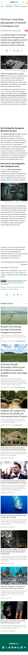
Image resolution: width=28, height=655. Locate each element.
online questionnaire (7, 144)
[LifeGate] (14, 2)
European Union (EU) (6, 289)
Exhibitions (15, 289)
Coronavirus (4, 458)
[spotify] (12, 647)
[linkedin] (22, 647)
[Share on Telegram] (21, 51)
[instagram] (18, 647)
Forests (2, 425)
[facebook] (3, 647)
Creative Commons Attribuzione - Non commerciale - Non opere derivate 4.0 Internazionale (13, 283)
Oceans (2, 598)
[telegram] (25, 647)
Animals (22, 287)
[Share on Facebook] (7, 51)
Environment (4, 341)
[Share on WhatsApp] (18, 51)
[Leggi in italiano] (26, 31)
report (10, 172)
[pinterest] (9, 647)
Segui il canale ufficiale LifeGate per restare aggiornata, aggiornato (14, 273)
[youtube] (15, 647)
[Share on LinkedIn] (14, 51)
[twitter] (6, 647)
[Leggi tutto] (26, 303)
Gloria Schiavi (17, 30)
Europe (17, 287)
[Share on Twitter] (10, 51)
